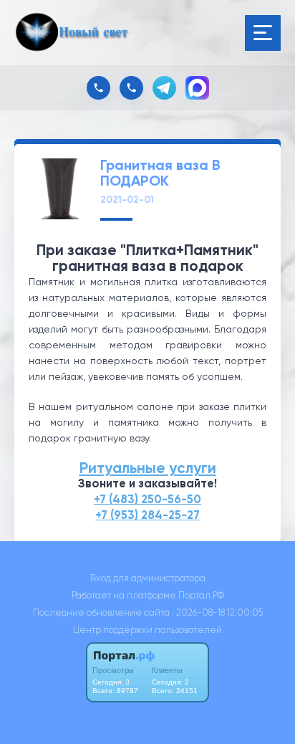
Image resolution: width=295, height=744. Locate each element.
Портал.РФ (201, 595)
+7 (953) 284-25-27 (147, 515)
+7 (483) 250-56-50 (147, 499)
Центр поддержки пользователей (147, 629)
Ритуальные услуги (147, 468)
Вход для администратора (147, 578)
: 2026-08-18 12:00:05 (217, 612)
